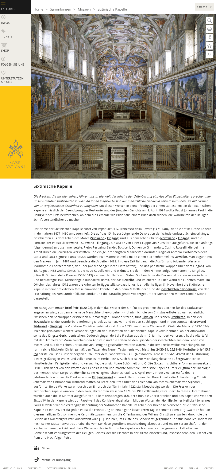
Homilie (80, 373)
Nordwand (167, 238)
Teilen (209, 37)
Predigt (145, 206)
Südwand (97, 238)
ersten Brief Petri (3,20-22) (73, 308)
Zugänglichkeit (173, 468)
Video (46, 448)
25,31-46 (176, 349)
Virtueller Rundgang (56, 460)
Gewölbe (181, 257)
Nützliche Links (12, 468)
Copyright (34, 468)
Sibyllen (147, 317)
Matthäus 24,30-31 (155, 349)
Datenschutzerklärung (61, 468)
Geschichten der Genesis (179, 289)
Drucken (209, 29)
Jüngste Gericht (59, 335)
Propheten (178, 317)
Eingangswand (102, 377)
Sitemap (193, 468)
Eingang (113, 238)
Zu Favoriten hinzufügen (209, 46)
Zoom (209, 54)
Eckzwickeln (42, 322)
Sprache (202, 6)
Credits (208, 468)
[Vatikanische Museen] (15, 154)
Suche (209, 20)
